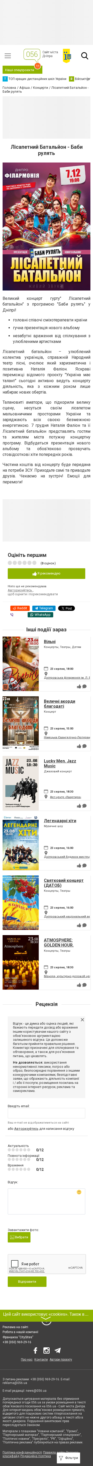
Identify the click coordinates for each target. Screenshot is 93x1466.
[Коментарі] (84, 686)
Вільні (50, 641)
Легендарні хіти (60, 820)
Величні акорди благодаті (59, 704)
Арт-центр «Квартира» (65, 797)
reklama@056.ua (15, 1383)
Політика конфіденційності (22, 1452)
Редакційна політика (35, 1456)
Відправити (27, 1281)
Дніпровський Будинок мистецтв (68, 857)
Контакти (41, 1359)
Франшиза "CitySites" (18, 1337)
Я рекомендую (48, 573)
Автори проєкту (61, 1359)
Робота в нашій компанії (20, 1332)
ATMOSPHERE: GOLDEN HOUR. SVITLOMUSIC (59, 945)
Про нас (27, 1359)
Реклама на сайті (15, 1327)
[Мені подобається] (79, 686)
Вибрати (21, 1237)
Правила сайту (54, 1452)
